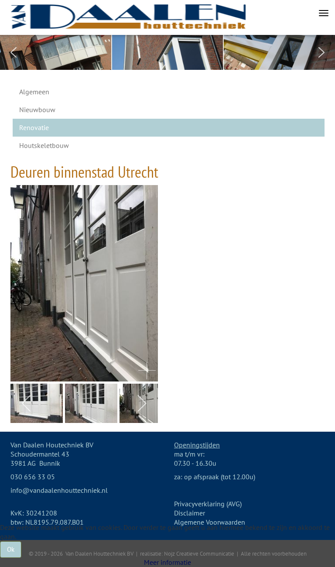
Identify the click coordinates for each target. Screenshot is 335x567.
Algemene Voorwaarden (209, 522)
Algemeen (34, 91)
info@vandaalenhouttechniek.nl (59, 490)
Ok (10, 549)
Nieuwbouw (37, 109)
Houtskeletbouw (44, 145)
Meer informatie (167, 562)
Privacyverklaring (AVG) (208, 503)
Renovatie (34, 127)
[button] (14, 52)
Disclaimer (189, 513)
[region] (167, 52)
